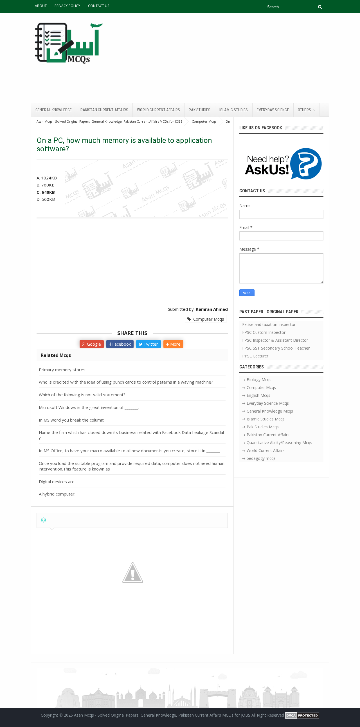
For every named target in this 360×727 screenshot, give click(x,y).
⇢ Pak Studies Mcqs (260, 426)
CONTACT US (98, 5)
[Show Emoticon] (43, 520)
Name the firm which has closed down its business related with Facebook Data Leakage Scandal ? (131, 435)
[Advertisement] (226, 58)
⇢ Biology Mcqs (256, 379)
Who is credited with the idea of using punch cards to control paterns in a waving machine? (126, 382)
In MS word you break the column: (71, 420)
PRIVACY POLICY (67, 5)
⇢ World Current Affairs (263, 450)
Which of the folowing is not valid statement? (82, 394)
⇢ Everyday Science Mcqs (265, 403)
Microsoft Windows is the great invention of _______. (89, 407)
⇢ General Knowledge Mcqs (267, 411)
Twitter (150, 344)
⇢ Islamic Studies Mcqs (263, 419)
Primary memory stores (62, 369)
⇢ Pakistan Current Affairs (265, 434)
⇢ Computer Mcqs (259, 387)
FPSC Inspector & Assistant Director (275, 340)
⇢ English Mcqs (256, 395)
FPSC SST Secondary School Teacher (276, 348)
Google (93, 344)
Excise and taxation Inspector (269, 324)
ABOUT (41, 5)
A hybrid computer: (57, 494)
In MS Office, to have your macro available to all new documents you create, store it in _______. (130, 450)
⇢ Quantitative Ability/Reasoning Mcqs (277, 442)
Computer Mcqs (207, 319)
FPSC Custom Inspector (263, 332)
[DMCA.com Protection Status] (302, 715)
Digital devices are (57, 481)
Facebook (121, 344)
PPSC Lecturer (255, 356)
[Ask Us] (281, 164)
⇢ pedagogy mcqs (259, 458)
